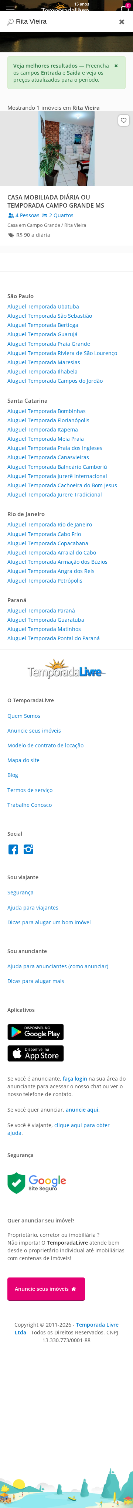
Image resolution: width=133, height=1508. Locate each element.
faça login (75, 1078)
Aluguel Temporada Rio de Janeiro (49, 524)
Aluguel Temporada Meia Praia (45, 438)
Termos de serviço (29, 790)
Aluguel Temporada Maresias (43, 362)
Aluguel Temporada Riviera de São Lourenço (62, 352)
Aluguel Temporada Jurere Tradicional (54, 494)
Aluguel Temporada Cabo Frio (44, 534)
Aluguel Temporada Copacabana (47, 543)
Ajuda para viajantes (32, 907)
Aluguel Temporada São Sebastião (49, 315)
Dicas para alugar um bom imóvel (49, 922)
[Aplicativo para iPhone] (39, 1060)
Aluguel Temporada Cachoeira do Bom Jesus (62, 485)
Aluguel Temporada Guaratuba (45, 619)
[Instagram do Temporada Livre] (29, 851)
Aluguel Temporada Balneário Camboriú (57, 466)
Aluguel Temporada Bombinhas (46, 410)
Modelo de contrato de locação (45, 745)
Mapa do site (23, 760)
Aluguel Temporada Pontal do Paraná (53, 638)
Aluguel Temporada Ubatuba (43, 306)
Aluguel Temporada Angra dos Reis (51, 570)
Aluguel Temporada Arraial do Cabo (51, 552)
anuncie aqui (82, 1109)
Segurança (20, 892)
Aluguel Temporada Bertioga (42, 324)
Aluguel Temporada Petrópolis (44, 580)
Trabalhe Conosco (29, 804)
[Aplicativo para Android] (39, 1038)
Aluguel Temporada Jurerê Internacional (57, 476)
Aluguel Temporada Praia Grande (48, 343)
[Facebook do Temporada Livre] (15, 851)
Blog (12, 774)
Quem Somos (23, 715)
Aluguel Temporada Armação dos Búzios (57, 561)
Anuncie (34, 730)
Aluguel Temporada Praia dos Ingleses (54, 447)
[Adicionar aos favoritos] (123, 120)
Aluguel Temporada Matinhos (44, 628)
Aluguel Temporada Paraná (41, 610)
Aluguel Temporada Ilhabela (42, 371)
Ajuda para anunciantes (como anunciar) (57, 966)
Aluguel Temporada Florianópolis (48, 420)
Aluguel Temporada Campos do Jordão (55, 380)
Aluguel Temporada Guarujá (42, 334)
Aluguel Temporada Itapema (42, 429)
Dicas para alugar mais (35, 981)
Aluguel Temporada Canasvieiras (48, 457)
